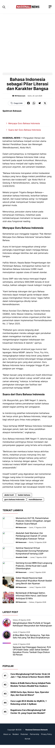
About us (7, 734)
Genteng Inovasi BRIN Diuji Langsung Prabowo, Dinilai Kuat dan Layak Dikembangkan (34, 566)
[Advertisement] (27, 41)
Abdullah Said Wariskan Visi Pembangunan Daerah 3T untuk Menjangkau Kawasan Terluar (31, 536)
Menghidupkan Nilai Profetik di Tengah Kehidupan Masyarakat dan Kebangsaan (32, 624)
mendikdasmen (35, 499)
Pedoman (24, 734)
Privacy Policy (46, 734)
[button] (4, 6)
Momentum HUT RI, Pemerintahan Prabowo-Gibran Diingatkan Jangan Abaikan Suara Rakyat (33, 521)
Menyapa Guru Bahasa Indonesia (24, 123)
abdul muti (9, 495)
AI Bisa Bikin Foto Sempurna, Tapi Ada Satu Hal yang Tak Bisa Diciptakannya (31, 636)
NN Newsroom (20, 96)
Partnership (34, 734)
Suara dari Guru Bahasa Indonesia (24, 130)
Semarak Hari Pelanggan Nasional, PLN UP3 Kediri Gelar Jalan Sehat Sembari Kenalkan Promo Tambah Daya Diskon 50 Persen (32, 651)
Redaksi (16, 734)
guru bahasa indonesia (14, 499)
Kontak (27, 739)
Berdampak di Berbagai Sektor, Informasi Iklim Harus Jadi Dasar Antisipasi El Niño (31, 596)
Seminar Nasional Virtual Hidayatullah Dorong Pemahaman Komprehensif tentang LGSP (32, 551)
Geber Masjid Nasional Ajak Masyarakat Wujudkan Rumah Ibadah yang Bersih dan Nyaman (34, 581)
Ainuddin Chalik (21, 557)
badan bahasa (24, 495)
